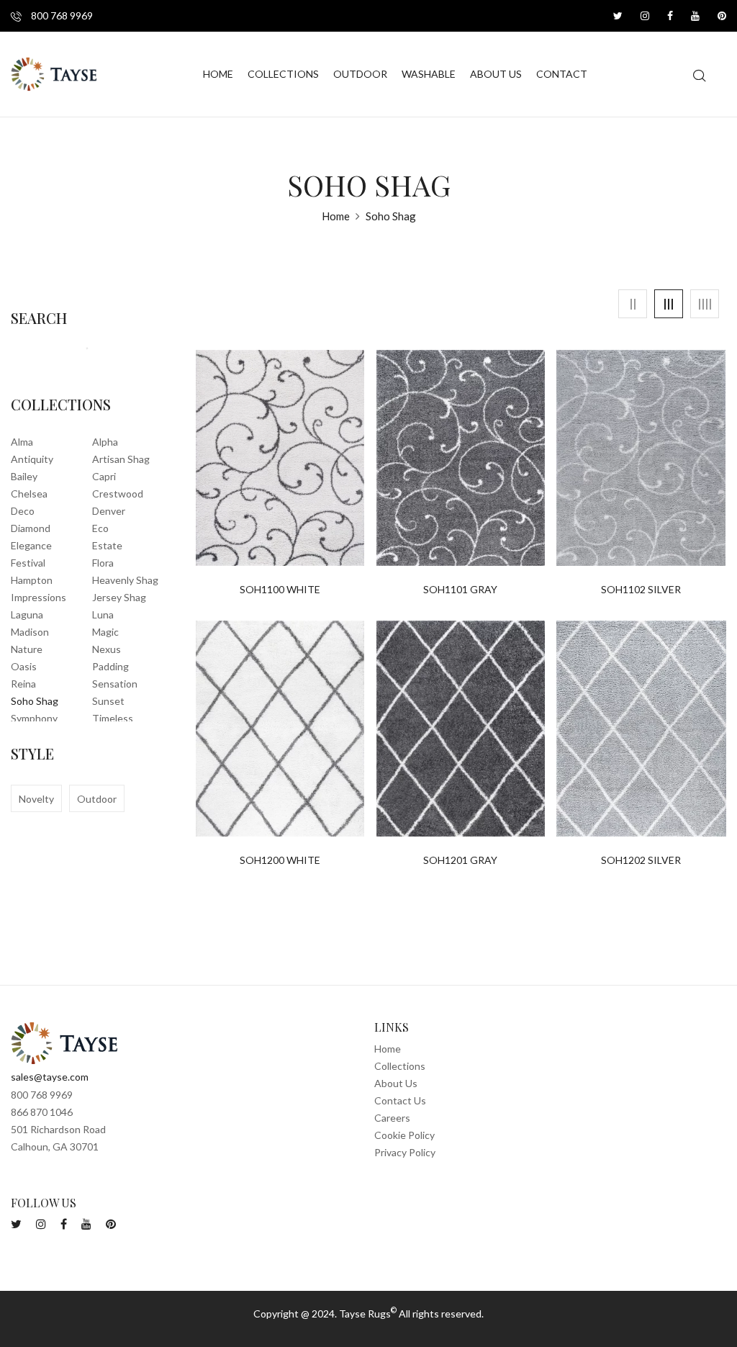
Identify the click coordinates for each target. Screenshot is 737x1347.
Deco (23, 511)
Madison (30, 632)
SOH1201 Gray (460, 860)
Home (336, 216)
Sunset (108, 701)
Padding (110, 666)
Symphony (34, 718)
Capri (104, 476)
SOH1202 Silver (641, 860)
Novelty (36, 799)
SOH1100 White (280, 589)
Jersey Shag (119, 597)
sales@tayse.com (50, 1077)
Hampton (32, 580)
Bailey (24, 476)
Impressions (38, 597)
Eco (100, 528)
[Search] (81, 350)
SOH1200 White (280, 860)
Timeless (112, 718)
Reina (23, 683)
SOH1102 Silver (641, 589)
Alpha (105, 442)
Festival (28, 563)
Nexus (106, 649)
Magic (105, 632)
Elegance (31, 545)
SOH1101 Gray (460, 589)
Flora (103, 563)
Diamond (30, 528)
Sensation (114, 683)
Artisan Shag (121, 459)
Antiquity (32, 459)
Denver (108, 511)
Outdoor (97, 799)
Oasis (24, 666)
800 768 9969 (61, 15)
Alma (22, 442)
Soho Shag (34, 701)
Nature (26, 649)
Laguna (27, 614)
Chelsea (29, 493)
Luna (103, 614)
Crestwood (117, 493)
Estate (107, 545)
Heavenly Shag (125, 580)
